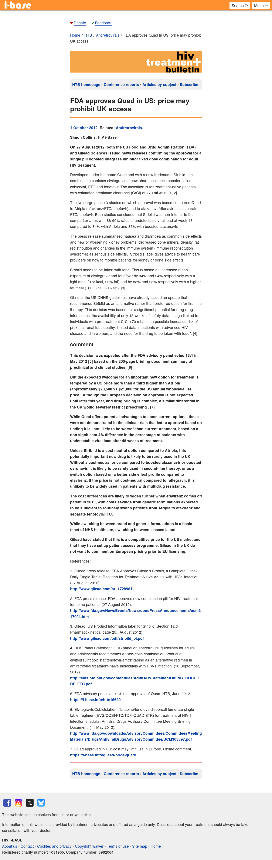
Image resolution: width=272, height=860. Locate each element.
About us (9, 846)
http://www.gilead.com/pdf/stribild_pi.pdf (107, 638)
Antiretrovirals (129, 127)
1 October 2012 (84, 127)
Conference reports (121, 84)
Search (238, 5)
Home (75, 35)
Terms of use (118, 846)
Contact (27, 846)
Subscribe (189, 84)
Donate (80, 22)
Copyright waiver (89, 846)
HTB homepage (86, 84)
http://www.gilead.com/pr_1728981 (101, 588)
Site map (139, 846)
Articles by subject (159, 84)
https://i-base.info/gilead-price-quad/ (103, 754)
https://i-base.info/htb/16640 (95, 699)
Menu (259, 5)
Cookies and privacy (54, 846)
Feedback (103, 22)
